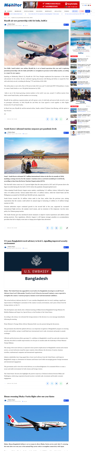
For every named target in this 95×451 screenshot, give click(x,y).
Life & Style (58, 11)
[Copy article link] (67, 119)
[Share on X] (52, 119)
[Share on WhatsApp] (61, 119)
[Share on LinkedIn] (56, 119)
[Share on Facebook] (47, 119)
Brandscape (18, 11)
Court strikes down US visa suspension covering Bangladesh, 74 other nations (29, 13)
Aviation (9, 11)
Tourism (66, 11)
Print (67, 24)
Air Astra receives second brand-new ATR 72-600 (60, 13)
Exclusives (39, 11)
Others (9, 17)
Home (5, 17)
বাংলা (87, 11)
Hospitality (48, 11)
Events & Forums (28, 11)
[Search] (91, 11)
